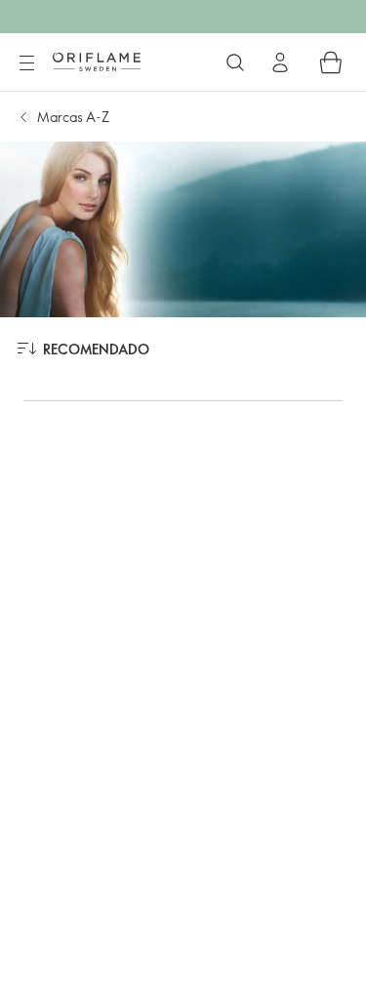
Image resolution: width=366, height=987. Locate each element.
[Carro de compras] (330, 62)
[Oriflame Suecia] (96, 61)
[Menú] (26, 63)
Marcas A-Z (73, 116)
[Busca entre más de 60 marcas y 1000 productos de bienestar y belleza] (235, 62)
